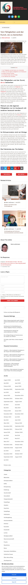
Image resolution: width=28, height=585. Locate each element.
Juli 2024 (6, 404)
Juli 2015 (6, 460)
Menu (3, 22)
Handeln (6, 505)
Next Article (21, 174)
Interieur (6, 523)
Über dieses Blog (8, 557)
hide (16, 67)
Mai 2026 (6, 383)
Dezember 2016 (19, 441)
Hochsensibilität (8, 520)
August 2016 (18, 447)
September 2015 (8, 457)
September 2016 (8, 447)
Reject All (14, 582)
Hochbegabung (5, 27)
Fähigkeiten (18, 87)
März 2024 (17, 408)
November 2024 (8, 398)
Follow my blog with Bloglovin (12, 312)
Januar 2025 (7, 395)
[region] (14, 573)
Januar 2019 (7, 432)
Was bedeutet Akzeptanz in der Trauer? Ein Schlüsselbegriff (14, 351)
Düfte (5, 483)
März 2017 (6, 441)
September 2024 (8, 401)
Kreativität (6, 530)
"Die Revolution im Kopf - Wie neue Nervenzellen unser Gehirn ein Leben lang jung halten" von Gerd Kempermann (13, 263)
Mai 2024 (6, 408)
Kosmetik (6, 526)
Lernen (5, 533)
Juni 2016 (17, 451)
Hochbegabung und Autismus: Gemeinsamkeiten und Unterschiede (13, 232)
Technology (7, 363)
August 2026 (7, 380)
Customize (14, 578)
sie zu (3, 82)
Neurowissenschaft (9, 539)
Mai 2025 (17, 392)
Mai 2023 (6, 420)
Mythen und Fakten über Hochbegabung (10, 205)
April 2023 (18, 420)
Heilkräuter (7, 514)
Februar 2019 (18, 429)
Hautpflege (7, 511)
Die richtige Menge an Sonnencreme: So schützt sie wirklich (13, 335)
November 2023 (19, 414)
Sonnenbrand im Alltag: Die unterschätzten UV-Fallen (11, 331)
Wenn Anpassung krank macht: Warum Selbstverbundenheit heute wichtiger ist (14, 322)
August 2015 (18, 457)
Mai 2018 (17, 435)
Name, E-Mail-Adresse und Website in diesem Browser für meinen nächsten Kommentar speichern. (12, 296)
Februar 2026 (7, 386)
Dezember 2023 (8, 414)
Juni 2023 (17, 417)
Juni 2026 (17, 380)
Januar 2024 (18, 411)
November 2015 (8, 454)
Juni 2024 (17, 404)
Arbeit (5, 474)
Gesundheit (7, 496)
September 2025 (19, 389)
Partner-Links (7, 465)
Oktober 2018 (18, 432)
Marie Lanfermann (6, 37)
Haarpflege (7, 502)
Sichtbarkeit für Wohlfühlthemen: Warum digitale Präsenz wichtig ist (13, 326)
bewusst (19, 114)
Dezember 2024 (19, 395)
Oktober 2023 (7, 417)
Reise (5, 548)
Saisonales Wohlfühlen (10, 551)
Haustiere (6, 508)
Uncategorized (7, 560)
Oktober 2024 (18, 398)
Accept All (14, 574)
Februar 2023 (18, 423)
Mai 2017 (17, 438)
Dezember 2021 (8, 429)
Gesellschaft (7, 493)
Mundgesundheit (8, 536)
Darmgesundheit (8, 480)
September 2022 (19, 426)
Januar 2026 (18, 386)
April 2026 (18, 383)
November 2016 (8, 444)
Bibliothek (6, 477)
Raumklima (7, 545)
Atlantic (6, 350)
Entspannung (7, 486)
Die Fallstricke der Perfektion (8, 76)
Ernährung (6, 490)
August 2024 (18, 401)
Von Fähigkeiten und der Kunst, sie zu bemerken (12, 70)
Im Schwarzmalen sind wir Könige (9, 75)
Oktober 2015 (18, 454)
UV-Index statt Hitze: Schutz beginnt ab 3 (13, 340)
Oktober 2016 (18, 444)
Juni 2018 (6, 435)
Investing (6, 369)
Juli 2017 (6, 438)
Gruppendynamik (8, 499)
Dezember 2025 (8, 389)
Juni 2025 (6, 392)
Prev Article (7, 174)
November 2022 (8, 426)
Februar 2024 (7, 411)
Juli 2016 (6, 451)
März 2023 (6, 423)
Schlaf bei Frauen (8, 554)
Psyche (6, 542)
